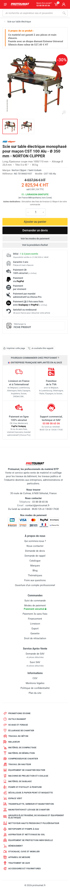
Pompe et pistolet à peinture (25, 787)
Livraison (35, 623)
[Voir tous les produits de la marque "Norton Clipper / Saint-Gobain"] (9, 142)
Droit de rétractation (35, 638)
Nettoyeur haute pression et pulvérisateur (33, 823)
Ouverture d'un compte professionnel (35, 585)
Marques (35, 565)
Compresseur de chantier (23, 758)
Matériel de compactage (22, 747)
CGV (35, 678)
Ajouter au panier (35, 221)
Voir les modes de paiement (35, 238)
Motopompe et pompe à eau (23, 829)
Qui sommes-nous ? (35, 541)
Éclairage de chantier (21, 730)
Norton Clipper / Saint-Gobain (27, 170)
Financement (35, 618)
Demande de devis (35, 550)
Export (35, 628)
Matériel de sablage (20, 781)
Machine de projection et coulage (28, 776)
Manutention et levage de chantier (28, 809)
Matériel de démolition (21, 753)
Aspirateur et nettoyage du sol (26, 834)
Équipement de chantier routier (26, 770)
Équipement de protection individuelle (30, 840)
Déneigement (15, 846)
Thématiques (35, 575)
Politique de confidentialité (35, 688)
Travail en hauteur (19, 764)
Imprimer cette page (16, 348)
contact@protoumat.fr (37, 505)
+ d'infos (32, 273)
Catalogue (35, 560)
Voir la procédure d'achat (35, 245)
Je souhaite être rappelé (42, 348)
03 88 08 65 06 (51, 423)
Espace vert (15, 798)
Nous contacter (35, 546)
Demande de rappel (35, 555)
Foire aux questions (35, 580)
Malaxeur (14, 742)
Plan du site (35, 693)
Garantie (35, 633)
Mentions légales (35, 683)
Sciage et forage (18, 725)
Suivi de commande (35, 600)
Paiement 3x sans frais (35, 613)
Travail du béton (18, 736)
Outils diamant (17, 719)
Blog (35, 570)
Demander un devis (35, 230)
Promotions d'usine (19, 713)
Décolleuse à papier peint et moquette (30, 792)
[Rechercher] (64, 13)
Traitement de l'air (19, 863)
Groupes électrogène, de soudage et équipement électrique (36, 816)
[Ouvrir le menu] (5, 4)
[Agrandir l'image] (64, 112)
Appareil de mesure (19, 857)
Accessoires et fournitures (24, 868)
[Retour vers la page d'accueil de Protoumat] (20, 4)
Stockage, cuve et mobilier (24, 851)
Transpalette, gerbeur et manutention (31, 804)
